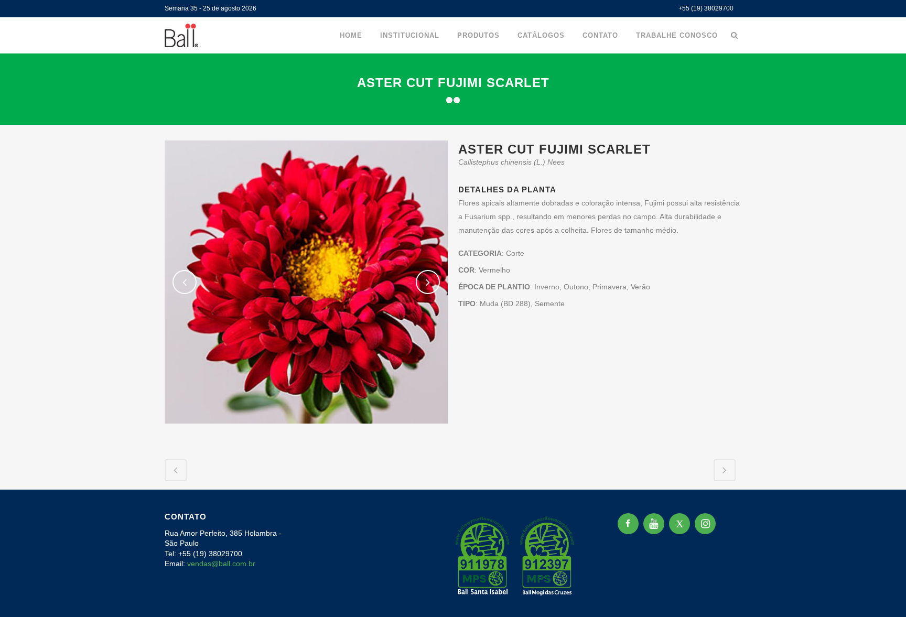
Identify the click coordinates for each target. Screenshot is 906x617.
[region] (136, 534)
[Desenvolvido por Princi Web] (734, 595)
